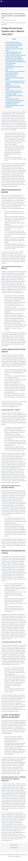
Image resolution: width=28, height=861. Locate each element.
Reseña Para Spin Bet (11, 76)
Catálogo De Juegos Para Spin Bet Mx (14, 60)
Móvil (7, 69)
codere (15, 361)
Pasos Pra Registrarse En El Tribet (13, 90)
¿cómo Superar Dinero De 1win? (13, 53)
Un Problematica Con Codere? (13, 98)
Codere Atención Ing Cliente (12, 47)
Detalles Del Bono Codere (11, 74)
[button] (14, 5)
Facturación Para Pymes (11, 103)
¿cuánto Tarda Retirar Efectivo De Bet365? (15, 55)
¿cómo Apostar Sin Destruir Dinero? (14, 45)
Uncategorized (5, 20)
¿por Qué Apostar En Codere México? (14, 43)
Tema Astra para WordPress (14, 856)
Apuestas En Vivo (10, 64)
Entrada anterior (14, 845)
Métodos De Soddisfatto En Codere (14, 52)
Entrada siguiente (14, 847)
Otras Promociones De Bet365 (13, 42)
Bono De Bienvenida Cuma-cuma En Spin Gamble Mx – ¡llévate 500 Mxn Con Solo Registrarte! (15, 82)
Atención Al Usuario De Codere (13, 85)
